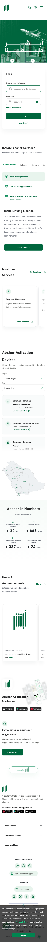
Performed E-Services (34, 525)
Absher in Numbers (23, 508)
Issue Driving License (19, 210)
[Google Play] (22, 709)
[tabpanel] (23, 211)
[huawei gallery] (36, 709)
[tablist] (23, 164)
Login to (20, 770)
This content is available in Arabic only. (18, 655)
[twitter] (20, 896)
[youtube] (14, 896)
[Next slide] (33, 61)
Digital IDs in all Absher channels (13, 524)
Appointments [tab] (9, 164)
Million (18, 532)
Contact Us (12, 752)
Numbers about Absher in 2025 (23, 514)
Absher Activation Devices (17, 355)
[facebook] (26, 896)
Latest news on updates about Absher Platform (15, 589)
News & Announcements (13, 580)
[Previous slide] (12, 61)
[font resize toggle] (23, 865)
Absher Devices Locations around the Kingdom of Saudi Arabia (23, 366)
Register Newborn (15, 299)
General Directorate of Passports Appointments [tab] (23, 197)
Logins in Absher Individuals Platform (13, 540)
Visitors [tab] (35, 165)
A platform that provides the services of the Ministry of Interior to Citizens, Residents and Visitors (22, 799)
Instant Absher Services (18, 147)
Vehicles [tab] (24, 165)
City (3, 383)
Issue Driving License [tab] (19, 176)
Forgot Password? (13, 107)
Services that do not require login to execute (22, 152)
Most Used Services (9, 272)
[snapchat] (32, 896)
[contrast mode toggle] (17, 865)
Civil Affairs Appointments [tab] (21, 186)
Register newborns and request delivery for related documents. (18, 305)
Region (4, 373)
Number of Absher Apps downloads (34, 540)
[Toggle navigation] (41, 7)
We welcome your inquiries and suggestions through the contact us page (20, 740)
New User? (23, 123)
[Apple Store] (8, 709)
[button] (23, 405)
